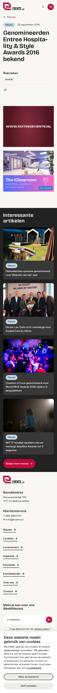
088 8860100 (13, 515)
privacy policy (42, 628)
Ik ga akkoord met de (30, 628)
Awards (9, 79)
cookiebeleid (34, 667)
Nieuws (11, 16)
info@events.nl (14, 519)
